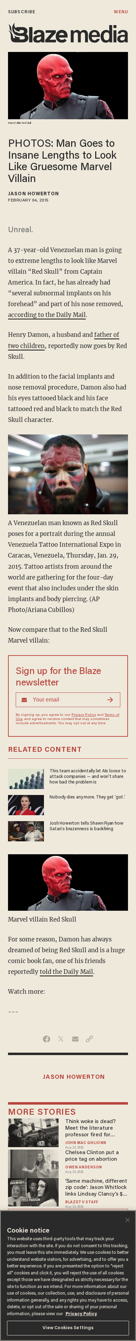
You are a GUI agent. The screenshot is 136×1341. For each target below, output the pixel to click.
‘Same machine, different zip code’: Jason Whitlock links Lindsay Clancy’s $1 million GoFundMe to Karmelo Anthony (96, 1188)
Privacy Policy (83, 715)
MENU (121, 12)
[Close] (127, 1220)
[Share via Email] (75, 1039)
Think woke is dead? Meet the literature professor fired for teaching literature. (90, 1128)
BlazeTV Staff (81, 1202)
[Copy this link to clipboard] (89, 1039)
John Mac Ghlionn (85, 1143)
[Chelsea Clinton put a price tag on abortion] (33, 1163)
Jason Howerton (33, 194)
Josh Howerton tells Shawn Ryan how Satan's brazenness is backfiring (86, 826)
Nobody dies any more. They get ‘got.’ (87, 797)
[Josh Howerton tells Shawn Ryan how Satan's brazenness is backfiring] (26, 830)
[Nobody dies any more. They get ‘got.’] (26, 804)
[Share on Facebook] (46, 1039)
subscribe (21, 12)
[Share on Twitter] (61, 1039)
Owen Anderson (83, 1167)
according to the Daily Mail (47, 315)
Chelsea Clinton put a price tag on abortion (92, 1156)
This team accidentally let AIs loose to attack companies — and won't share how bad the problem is (88, 777)
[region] (68, 1275)
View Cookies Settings (68, 1328)
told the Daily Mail (66, 972)
